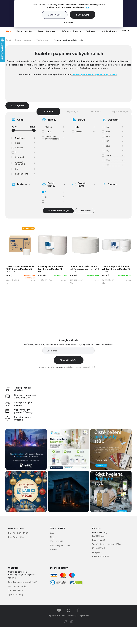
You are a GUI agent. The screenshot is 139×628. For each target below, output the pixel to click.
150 (115, 127)
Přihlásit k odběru (68, 360)
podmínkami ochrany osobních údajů (80, 367)
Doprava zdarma (15, 590)
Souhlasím (82, 14)
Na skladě (25, 138)
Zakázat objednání (25, 163)
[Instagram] (68, 610)
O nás (52, 533)
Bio (25, 169)
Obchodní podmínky (17, 586)
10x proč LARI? (56, 541)
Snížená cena (25, 174)
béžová (85, 132)
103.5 (115, 155)
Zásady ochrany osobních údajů (22, 582)
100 (115, 141)
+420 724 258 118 (100, 556)
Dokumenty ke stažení (60, 545)
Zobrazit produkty (58, 210)
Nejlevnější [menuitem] (72, 111)
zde (87, 7)
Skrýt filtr (19, 105)
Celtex (54, 127)
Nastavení (68, 22)
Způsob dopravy (15, 594)
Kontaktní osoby (99, 532)
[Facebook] (78, 610)
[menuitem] (9, 31)
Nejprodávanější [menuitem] (120, 111)
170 (115, 151)
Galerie (53, 549)
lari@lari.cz (97, 552)
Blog (52, 537)
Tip (25, 152)
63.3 (115, 146)
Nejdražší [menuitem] (96, 111)
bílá (85, 127)
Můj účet (12, 578)
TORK (54, 132)
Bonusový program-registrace (22, 574)
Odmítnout (54, 14)
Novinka (25, 147)
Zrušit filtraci (84, 210)
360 (115, 132)
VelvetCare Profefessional (54, 137)
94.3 (115, 136)
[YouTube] (59, 610)
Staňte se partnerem (17, 572)
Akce (25, 143)
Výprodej (25, 157)
